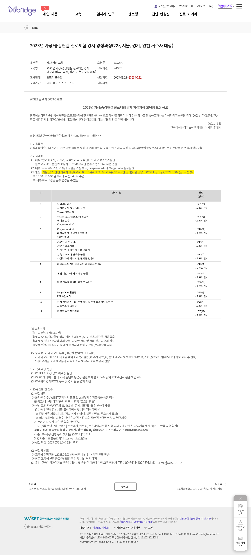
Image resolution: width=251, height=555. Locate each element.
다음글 (218, 484)
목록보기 (125, 486)
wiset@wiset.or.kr (208, 534)
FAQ (211, 6)
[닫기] (240, 498)
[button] (239, 6)
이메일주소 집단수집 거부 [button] (127, 527)
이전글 (32, 484)
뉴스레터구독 (240, 544)
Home (34, 27)
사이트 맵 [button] (148, 527)
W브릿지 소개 (186, 6)
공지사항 (201, 6)
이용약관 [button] (84, 527)
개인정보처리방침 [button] (101, 527)
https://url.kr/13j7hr (75, 438)
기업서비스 (225, 6)
